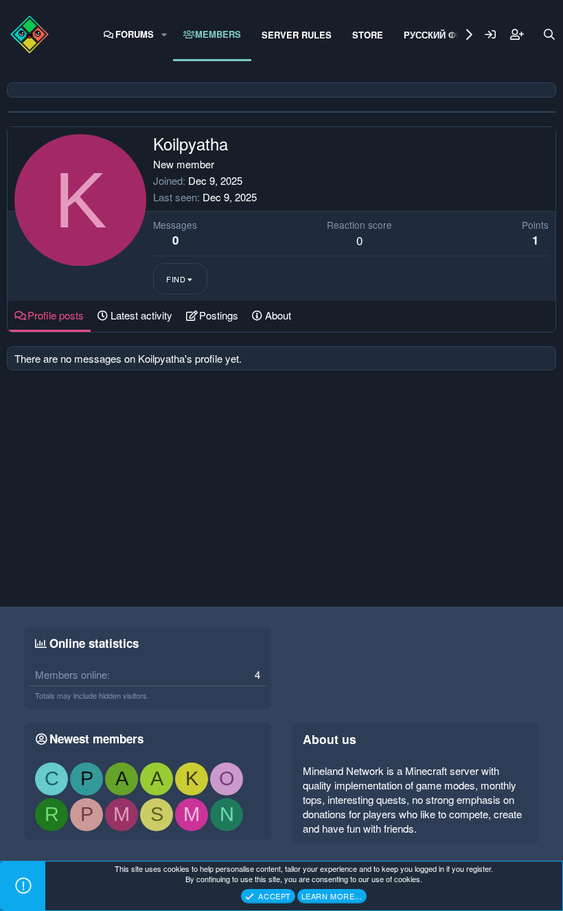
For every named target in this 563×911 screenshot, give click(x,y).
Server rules (297, 34)
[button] (164, 34)
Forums (134, 34)
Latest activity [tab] (141, 315)
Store (367, 34)
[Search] (549, 34)
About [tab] (278, 315)
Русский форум (443, 34)
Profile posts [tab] (55, 315)
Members (218, 34)
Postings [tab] (218, 315)
